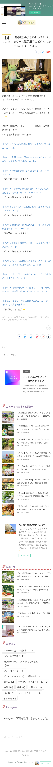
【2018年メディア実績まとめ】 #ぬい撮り (34, 613)
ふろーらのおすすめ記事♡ (19, 650)
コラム (9, 681)
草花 (21, 687)
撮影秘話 (34, 676)
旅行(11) (14, 320)
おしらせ (10, 698)
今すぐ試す (34, 12)
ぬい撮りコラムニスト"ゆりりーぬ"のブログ (24, 663)
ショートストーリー (29, 692)
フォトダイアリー (14, 670)
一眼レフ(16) (22, 320)
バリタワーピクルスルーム (33, 681)
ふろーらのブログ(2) (30, 317)
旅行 (8, 687)
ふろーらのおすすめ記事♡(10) (12, 317)
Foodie (9, 692)
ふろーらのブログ (14, 655)
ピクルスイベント (14, 676)
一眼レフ (35, 687)
